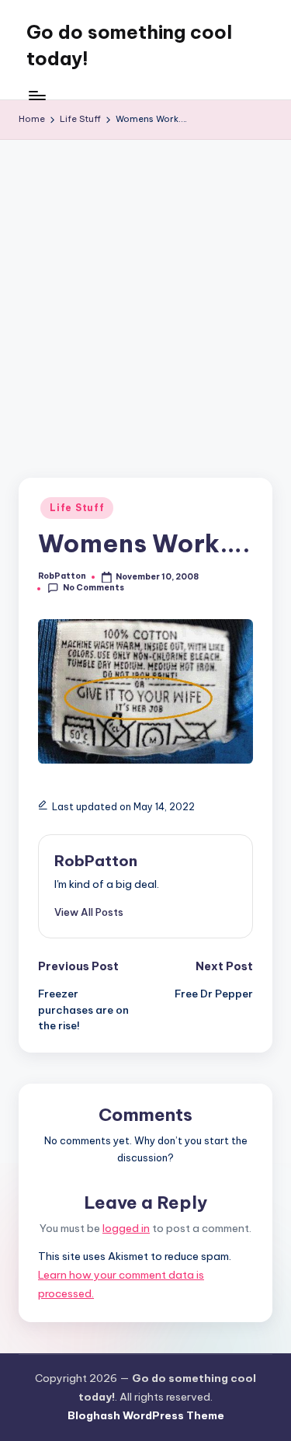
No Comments (93, 588)
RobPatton (95, 860)
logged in (126, 1228)
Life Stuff (77, 507)
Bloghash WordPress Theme (146, 1415)
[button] (88, 912)
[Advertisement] (145, 293)
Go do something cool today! (129, 45)
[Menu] (36, 95)
